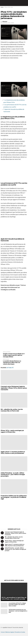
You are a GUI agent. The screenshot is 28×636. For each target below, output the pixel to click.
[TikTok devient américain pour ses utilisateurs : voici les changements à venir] (4, 611)
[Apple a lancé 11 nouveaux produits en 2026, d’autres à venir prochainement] (14, 442)
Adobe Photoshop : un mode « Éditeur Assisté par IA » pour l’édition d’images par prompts (13, 474)
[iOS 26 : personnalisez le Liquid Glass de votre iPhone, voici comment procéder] (14, 592)
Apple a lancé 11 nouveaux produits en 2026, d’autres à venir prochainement (13, 452)
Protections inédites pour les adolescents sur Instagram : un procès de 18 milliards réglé (14, 497)
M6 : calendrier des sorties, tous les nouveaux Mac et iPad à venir (12, 410)
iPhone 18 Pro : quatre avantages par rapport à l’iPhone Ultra (12, 431)
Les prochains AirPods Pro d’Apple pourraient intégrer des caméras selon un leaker (17, 604)
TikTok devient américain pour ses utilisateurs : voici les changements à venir (18, 611)
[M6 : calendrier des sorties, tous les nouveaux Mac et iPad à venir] (14, 400)
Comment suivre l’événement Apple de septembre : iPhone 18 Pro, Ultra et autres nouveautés (14, 388)
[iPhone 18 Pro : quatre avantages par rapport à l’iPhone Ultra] (14, 421)
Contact (3, 632)
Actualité (9, 367)
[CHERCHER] (26, 2)
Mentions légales (10, 632)
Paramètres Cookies (20, 632)
